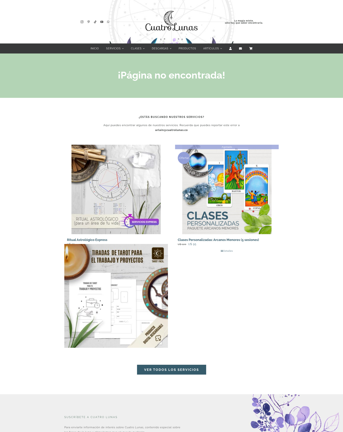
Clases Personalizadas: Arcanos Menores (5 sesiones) (218, 240)
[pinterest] (88, 21)
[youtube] (101, 21)
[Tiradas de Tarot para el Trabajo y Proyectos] (116, 295)
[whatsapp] (108, 21)
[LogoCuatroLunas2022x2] (171, 7)
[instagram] (82, 21)
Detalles (228, 251)
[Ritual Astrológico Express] (116, 189)
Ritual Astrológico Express (87, 240)
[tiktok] (95, 21)
